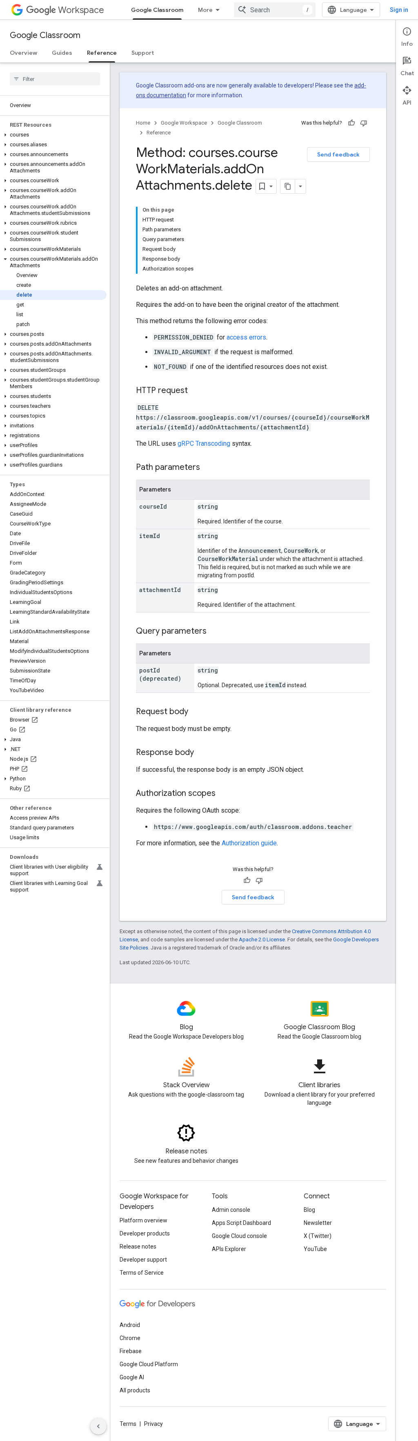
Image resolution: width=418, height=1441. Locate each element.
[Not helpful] (364, 123)
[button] (53, 135)
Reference (102, 52)
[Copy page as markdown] (287, 186)
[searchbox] (55, 78)
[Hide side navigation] (98, 1426)
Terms (128, 1424)
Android (130, 1325)
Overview (23, 52)
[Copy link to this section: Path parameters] (208, 468)
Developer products (145, 1233)
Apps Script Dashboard (241, 1223)
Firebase (131, 1351)
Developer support (143, 1259)
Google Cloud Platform (149, 1364)
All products (135, 1390)
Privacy (153, 1424)
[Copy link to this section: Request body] (196, 712)
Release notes (138, 1246)
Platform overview (143, 1220)
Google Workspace (184, 123)
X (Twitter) (317, 1236)
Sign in (399, 10)
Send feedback (338, 154)
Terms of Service (142, 1272)
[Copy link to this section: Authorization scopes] (224, 794)
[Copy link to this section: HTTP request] (196, 391)
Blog (309, 1209)
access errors (246, 337)
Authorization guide (249, 843)
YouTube (315, 1249)
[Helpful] (351, 123)
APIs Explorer (229, 1249)
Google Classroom (157, 9)
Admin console (231, 1209)
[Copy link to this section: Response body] (202, 753)
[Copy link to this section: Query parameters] (215, 632)
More (205, 9)
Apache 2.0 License (262, 939)
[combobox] (275, 9)
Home (143, 123)
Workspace (81, 10)
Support (142, 52)
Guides (62, 52)
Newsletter (318, 1223)
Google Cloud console (239, 1236)
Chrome (130, 1338)
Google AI (132, 1377)
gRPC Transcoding (204, 443)
